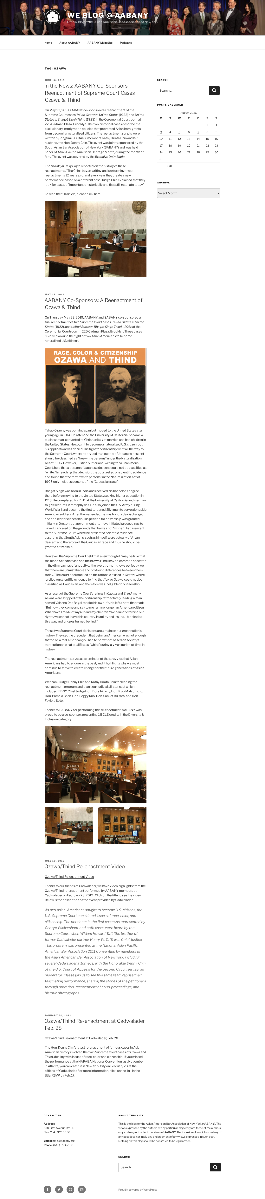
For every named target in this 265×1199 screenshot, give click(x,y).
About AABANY (69, 42)
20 (189, 145)
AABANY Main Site (100, 42)
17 (161, 145)
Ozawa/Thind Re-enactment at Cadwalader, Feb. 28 (81, 1038)
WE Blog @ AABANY (108, 15)
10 (161, 138)
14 (198, 138)
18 (170, 145)
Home (48, 42)
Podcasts (126, 42)
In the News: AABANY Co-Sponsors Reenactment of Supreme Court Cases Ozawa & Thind (89, 93)
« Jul (169, 165)
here (97, 194)
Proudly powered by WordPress (137, 1189)
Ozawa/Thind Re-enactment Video (84, 866)
